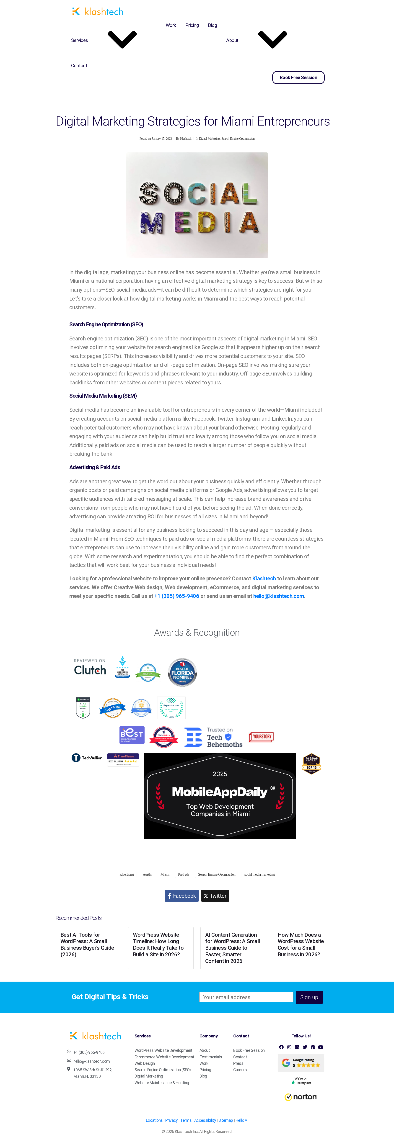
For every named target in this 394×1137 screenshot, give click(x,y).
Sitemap (225, 1120)
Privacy (171, 1120)
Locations (154, 1120)
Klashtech (186, 138)
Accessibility (205, 1120)
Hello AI (242, 1120)
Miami (165, 874)
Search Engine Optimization (237, 138)
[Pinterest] (313, 1047)
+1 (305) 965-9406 (176, 596)
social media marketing (259, 874)
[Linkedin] (297, 1047)
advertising (126, 874)
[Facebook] (281, 1047)
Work (171, 25)
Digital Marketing (209, 138)
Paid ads (183, 874)
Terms (186, 1120)
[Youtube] (320, 1047)
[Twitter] (305, 1047)
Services (79, 40)
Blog (212, 25)
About (232, 40)
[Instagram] (289, 1047)
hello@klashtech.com (278, 596)
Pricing (192, 25)
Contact (79, 65)
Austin (147, 874)
